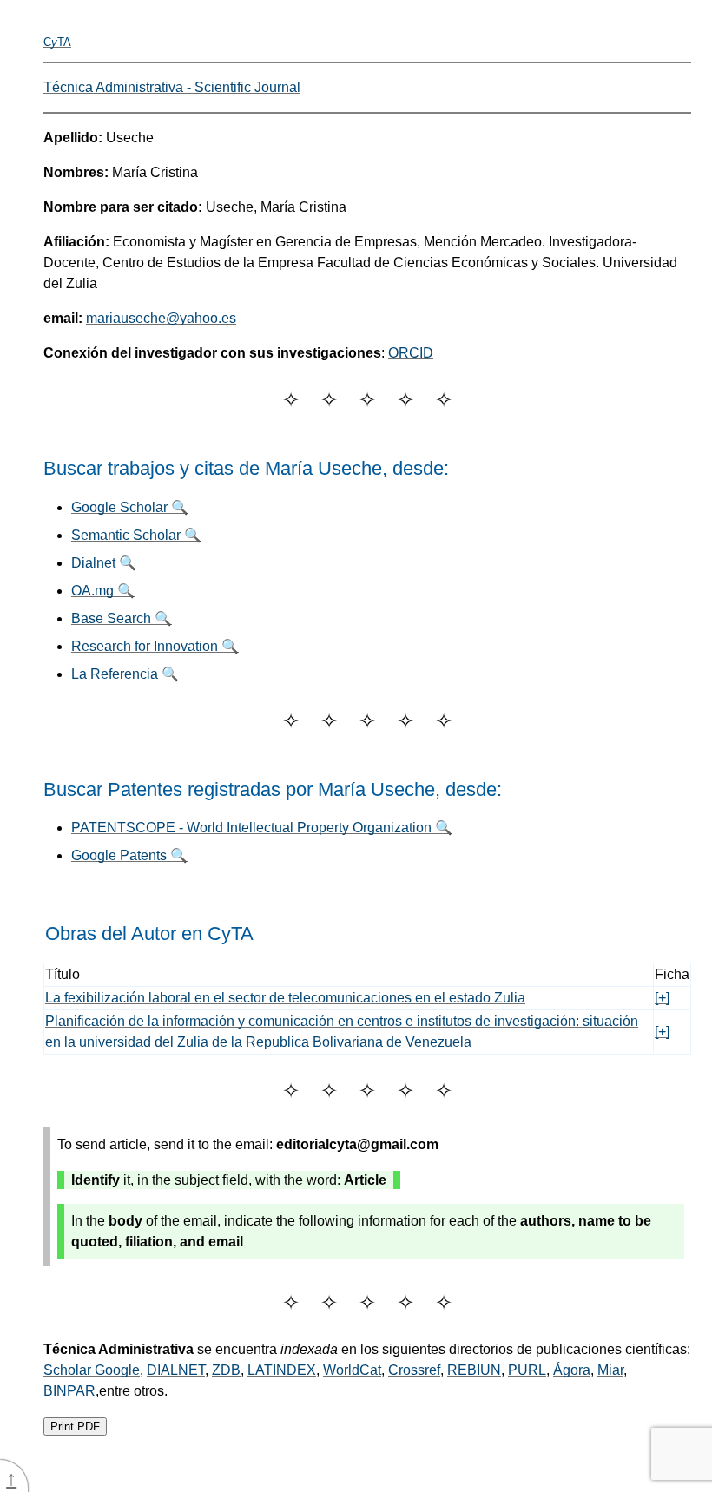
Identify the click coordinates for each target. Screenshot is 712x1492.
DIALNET (176, 1370)
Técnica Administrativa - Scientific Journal (171, 87)
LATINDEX (281, 1370)
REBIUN (474, 1370)
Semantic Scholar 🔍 (136, 535)
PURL (527, 1370)
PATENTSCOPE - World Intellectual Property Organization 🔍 (261, 827)
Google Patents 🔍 (129, 855)
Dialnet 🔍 (103, 562)
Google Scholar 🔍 (129, 507)
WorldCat (352, 1370)
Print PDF (75, 1426)
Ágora (571, 1370)
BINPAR (69, 1391)
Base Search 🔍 (121, 618)
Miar (610, 1370)
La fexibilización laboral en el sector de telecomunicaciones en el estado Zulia (285, 997)
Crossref (414, 1370)
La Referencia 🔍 (125, 674)
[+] (662, 997)
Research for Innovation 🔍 (155, 646)
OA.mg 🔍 (103, 590)
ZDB (226, 1370)
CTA (57, 42)
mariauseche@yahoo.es (161, 318)
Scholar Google (91, 1370)
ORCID (410, 352)
